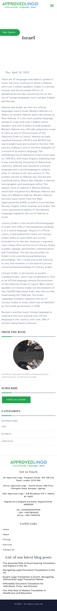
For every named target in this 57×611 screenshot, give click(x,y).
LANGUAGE (7, 441)
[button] (52, 6)
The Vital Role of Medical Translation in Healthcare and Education (24, 591)
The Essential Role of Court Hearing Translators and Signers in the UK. (29, 564)
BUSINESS (6, 434)
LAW (4, 427)
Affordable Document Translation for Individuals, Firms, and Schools (23, 585)
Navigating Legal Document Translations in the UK (29, 571)
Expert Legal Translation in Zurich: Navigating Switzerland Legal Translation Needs (28, 578)
